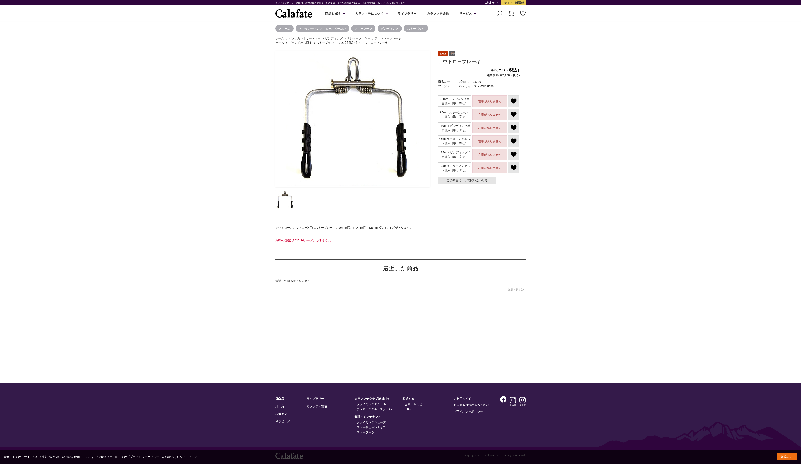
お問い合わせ (413, 404)
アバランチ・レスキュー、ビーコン (322, 28)
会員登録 (519, 2)
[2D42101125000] (285, 199)
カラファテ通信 (438, 13)
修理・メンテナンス (368, 416)
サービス (465, 13)
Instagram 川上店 (522, 400)
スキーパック (416, 28)
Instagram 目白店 (513, 400)
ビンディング (389, 28)
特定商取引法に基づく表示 (471, 405)
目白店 (279, 398)
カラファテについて (369, 13)
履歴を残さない (517, 289)
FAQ (408, 409)
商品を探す (333, 13)
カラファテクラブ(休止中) (372, 398)
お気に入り (523, 13)
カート (511, 13)
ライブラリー (407, 13)
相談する (408, 398)
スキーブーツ (363, 28)
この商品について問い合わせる (467, 180)
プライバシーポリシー (468, 411)
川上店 (279, 406)
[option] (137, 28)
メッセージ (282, 421)
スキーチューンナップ (371, 427)
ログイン (507, 2)
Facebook (503, 399)
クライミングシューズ (371, 422)
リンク (192, 457)
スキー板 (284, 28)
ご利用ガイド (492, 2)
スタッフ (281, 413)
